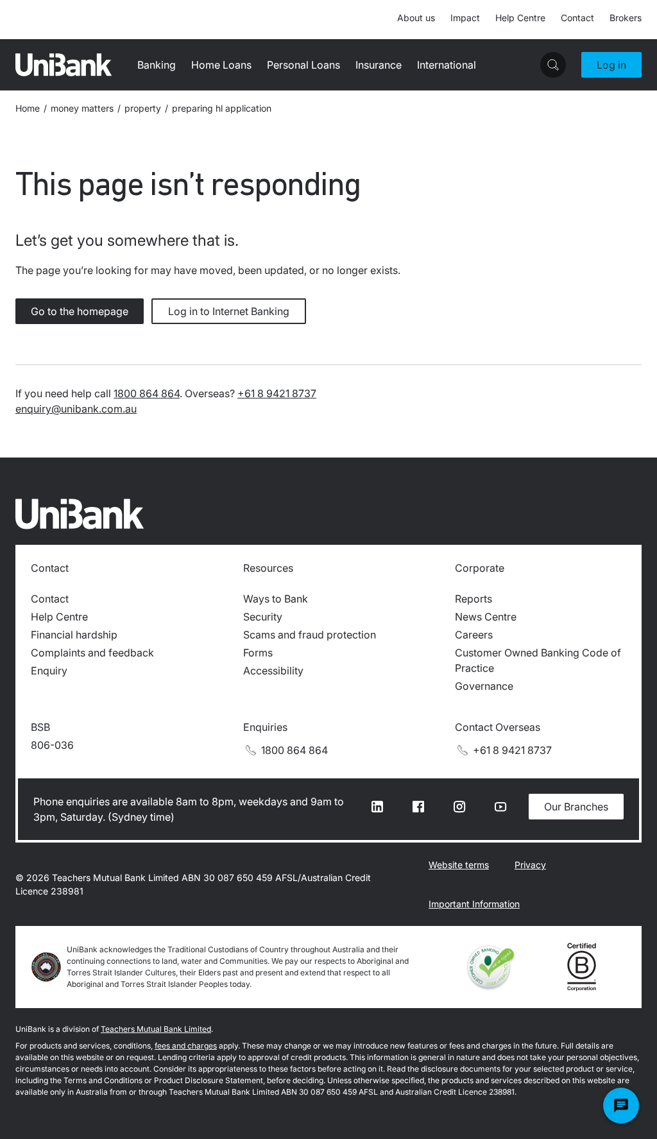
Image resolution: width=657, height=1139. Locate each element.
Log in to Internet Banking (228, 311)
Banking (156, 64)
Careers (474, 634)
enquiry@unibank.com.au (76, 408)
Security (262, 616)
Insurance (378, 64)
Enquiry (49, 670)
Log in (611, 64)
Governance (484, 686)
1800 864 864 (147, 393)
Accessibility (273, 670)
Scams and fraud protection (309, 634)
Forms (258, 652)
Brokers (626, 17)
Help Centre (520, 17)
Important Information (474, 903)
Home (27, 108)
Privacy (530, 864)
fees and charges (186, 1045)
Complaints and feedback (92, 652)
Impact (465, 17)
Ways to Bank (275, 598)
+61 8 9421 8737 (276, 393)
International (446, 64)
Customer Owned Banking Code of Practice (538, 660)
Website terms (459, 864)
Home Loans (221, 64)
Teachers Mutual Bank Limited (156, 1029)
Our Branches (576, 806)
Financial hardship (74, 634)
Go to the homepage (79, 311)
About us (416, 17)
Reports (473, 598)
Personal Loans (303, 64)
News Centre (485, 616)
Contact (577, 17)
